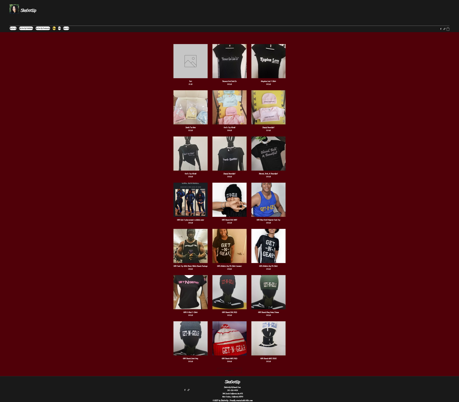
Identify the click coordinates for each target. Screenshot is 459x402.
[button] (447, 29)
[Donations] (444, 29)
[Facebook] (441, 29)
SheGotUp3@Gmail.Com (232, 387)
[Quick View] (190, 61)
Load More (229, 371)
